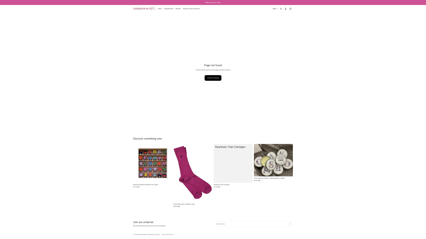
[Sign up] (290, 224)
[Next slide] (209, 173)
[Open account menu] (285, 8)
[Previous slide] (176, 173)
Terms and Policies (167, 234)
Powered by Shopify (153, 234)
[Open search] (280, 8)
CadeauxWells (142, 234)
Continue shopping (213, 78)
